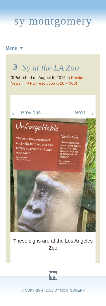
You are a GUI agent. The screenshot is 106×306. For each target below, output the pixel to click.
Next (85, 112)
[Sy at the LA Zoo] (53, 122)
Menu (12, 48)
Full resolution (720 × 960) (53, 83)
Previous (25, 112)
